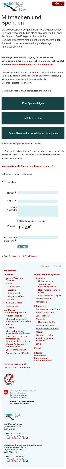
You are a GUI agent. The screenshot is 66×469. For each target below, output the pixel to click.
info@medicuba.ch (19, 438)
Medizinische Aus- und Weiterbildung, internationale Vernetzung (18, 338)
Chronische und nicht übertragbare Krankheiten (18, 320)
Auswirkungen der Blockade (45, 339)
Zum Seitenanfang (12, 256)
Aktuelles (10, 299)
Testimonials (12, 306)
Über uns (8, 275)
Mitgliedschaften (16, 296)
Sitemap (38, 353)
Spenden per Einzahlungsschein (47, 285)
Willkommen (10, 271)
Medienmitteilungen (45, 325)
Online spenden (46, 281)
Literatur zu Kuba (44, 335)
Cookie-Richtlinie (43, 360)
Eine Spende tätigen (33, 103)
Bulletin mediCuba (45, 312)
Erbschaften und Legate (50, 295)
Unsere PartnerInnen (16, 350)
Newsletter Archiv (46, 322)
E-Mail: (8, 200)
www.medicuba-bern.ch (15, 364)
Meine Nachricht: (12, 208)
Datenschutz (40, 358)
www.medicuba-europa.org (17, 367)
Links (38, 344)
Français (46, 266)
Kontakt (38, 348)
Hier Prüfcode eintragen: (9, 239)
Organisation (14, 287)
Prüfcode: (12, 226)
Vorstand (12, 290)
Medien (39, 332)
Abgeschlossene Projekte (18, 353)
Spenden (40, 278)
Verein (9, 283)
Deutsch (58, 266)
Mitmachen (41, 302)
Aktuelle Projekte (14, 316)
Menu (58, 3)
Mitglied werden (33, 118)
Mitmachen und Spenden (47, 275)
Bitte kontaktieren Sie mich (33, 221)
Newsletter (41, 319)
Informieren (40, 306)
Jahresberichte (15, 293)
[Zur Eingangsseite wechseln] (14, 13)
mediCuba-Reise (14, 303)
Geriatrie (10, 328)
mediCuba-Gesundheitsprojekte (15, 311)
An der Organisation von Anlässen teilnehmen (33, 133)
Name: (8, 192)
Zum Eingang (31, 256)
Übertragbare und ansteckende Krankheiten (18, 332)
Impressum (40, 355)
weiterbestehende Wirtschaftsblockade (32, 64)
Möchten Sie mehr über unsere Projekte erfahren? (28, 166)
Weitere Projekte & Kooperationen (15, 345)
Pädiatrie (10, 324)
